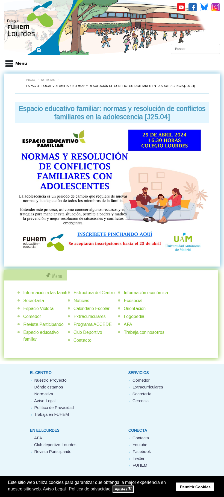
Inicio (30, 79)
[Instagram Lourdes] (215, 10)
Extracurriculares (89, 316)
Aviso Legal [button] (54, 489)
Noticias (48, 79)
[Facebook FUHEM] (192, 10)
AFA (128, 324)
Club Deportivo (87, 332)
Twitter (138, 458)
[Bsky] (204, 10)
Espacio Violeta (38, 308)
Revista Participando (43, 324)
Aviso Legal (44, 400)
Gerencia (140, 400)
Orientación (135, 308)
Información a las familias (47, 292)
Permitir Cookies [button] (195, 487)
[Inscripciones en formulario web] (112, 191)
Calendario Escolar (91, 308)
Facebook (141, 451)
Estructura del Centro (94, 292)
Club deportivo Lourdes (55, 444)
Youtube (139, 444)
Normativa (43, 393)
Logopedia (134, 316)
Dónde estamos (48, 387)
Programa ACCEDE (92, 324)
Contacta (140, 437)
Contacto (82, 340)
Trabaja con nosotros (144, 332)
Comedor (32, 316)
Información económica (146, 292)
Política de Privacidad (54, 407)
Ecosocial (133, 300)
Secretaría (33, 300)
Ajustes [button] (123, 489)
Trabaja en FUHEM (51, 414)
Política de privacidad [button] (90, 489)
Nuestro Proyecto (50, 380)
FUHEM (139, 465)
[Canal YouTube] (181, 10)
